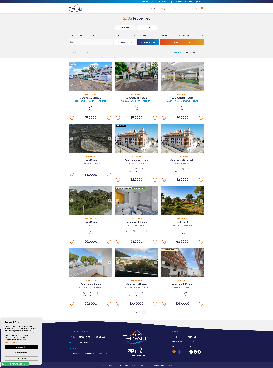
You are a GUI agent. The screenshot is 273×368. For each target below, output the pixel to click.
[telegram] (199, 352)
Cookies (140, 365)
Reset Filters (126, 42)
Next (110, 76)
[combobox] (80, 35)
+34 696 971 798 (147, 2)
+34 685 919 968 (163, 2)
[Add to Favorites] (72, 118)
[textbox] (80, 35)
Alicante (102, 354)
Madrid (74, 354)
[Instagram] (195, 352)
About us (151, 8)
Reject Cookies (21, 358)
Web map (148, 365)
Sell (184, 8)
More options (149, 42)
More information (11, 342)
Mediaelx (168, 365)
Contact (193, 8)
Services (175, 8)
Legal (126, 365)
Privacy (133, 365)
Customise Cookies (21, 353)
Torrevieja (88, 354)
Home (141, 8)
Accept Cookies (21, 347)
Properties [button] (162, 8)
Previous (71, 76)
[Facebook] (191, 352)
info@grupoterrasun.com (183, 2)
